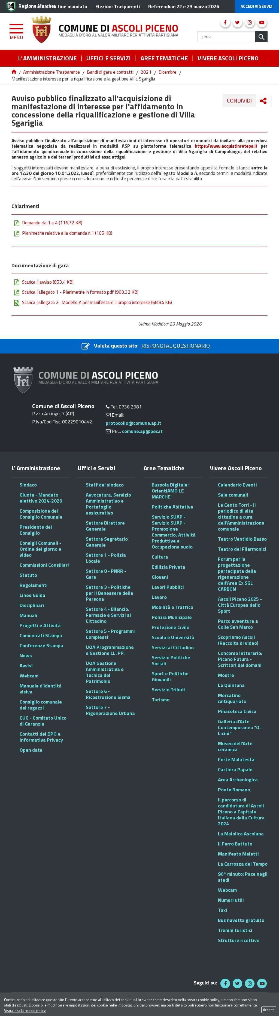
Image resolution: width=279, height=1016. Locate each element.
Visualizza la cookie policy (25, 1010)
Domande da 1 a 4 (52, 223)
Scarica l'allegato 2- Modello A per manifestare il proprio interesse (97, 303)
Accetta (268, 1009)
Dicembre (168, 72)
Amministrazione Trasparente (51, 72)
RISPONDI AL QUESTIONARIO (175, 345)
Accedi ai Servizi (257, 6)
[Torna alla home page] (14, 72)
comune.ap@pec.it (142, 431)
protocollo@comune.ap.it (133, 423)
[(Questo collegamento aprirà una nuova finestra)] (225, 22)
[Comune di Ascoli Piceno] (114, 31)
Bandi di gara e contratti (110, 72)
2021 (146, 72)
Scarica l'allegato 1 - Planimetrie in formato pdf (80, 292)
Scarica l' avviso (48, 282)
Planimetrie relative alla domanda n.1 (67, 233)
